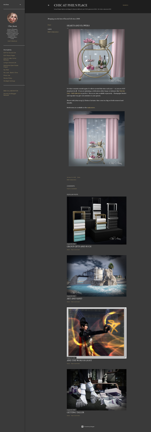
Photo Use (6, 75)
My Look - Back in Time (10, 72)
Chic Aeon (12, 26)
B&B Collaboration (53, 32)
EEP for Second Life (9, 52)
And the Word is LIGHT (79, 360)
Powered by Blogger (89, 426)
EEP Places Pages (9, 55)
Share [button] (49, 25)
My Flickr (6, 70)
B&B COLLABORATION (10, 91)
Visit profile (12, 41)
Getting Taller (75, 412)
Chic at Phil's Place (70, 5)
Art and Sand (74, 298)
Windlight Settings (9, 81)
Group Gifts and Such (79, 246)
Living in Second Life (9, 62)
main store (91, 107)
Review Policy (7, 78)
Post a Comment (72, 188)
